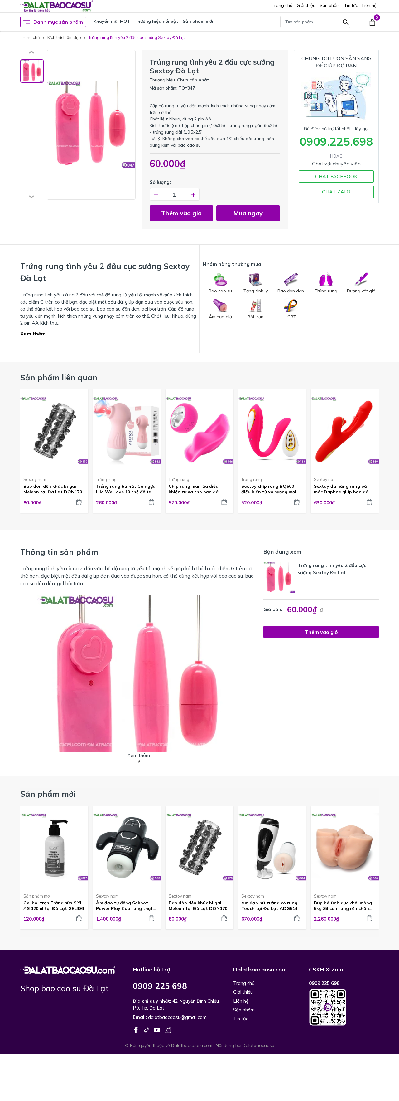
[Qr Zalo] (344, 1007)
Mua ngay (248, 213)
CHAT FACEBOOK (336, 176)
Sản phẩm (330, 5)
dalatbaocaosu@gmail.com (177, 1017)
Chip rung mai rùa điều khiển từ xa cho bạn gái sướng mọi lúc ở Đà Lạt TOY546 (194, 489)
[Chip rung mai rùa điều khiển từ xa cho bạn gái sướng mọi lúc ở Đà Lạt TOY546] (199, 430)
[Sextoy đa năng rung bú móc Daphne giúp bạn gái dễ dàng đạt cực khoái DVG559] (345, 430)
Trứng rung (106, 479)
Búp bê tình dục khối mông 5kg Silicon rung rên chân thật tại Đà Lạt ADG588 (343, 905)
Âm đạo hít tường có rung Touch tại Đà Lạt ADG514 (269, 905)
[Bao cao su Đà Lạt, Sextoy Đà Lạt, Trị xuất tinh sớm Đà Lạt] (67, 969)
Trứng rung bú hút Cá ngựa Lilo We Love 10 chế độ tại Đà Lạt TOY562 (126, 489)
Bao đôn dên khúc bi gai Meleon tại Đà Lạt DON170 (52, 489)
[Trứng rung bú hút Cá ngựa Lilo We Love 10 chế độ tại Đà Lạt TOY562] (127, 430)
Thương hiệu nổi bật (156, 21)
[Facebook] (136, 1029)
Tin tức (351, 5)
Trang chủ (282, 5)
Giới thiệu (306, 5)
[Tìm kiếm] (346, 21)
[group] (91, 124)
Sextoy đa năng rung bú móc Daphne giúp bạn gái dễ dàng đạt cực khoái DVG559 (342, 489)
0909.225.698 (336, 142)
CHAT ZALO (336, 191)
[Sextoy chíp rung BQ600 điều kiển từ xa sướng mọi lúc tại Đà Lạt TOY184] (272, 430)
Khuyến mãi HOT (112, 21)
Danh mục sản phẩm (58, 22)
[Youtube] (157, 1029)
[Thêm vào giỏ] (79, 502)
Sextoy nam (34, 479)
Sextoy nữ (323, 479)
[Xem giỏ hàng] (372, 22)
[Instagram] (168, 1029)
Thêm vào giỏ (181, 213)
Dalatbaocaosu (258, 1045)
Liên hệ (369, 5)
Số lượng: (160, 182)
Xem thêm (33, 333)
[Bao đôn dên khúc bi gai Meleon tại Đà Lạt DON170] (54, 430)
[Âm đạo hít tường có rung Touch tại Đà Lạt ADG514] (272, 847)
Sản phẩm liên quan (59, 377)
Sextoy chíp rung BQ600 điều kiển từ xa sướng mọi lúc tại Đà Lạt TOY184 (268, 489)
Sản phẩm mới (198, 21)
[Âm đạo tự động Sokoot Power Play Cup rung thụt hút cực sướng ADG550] (127, 847)
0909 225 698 (160, 986)
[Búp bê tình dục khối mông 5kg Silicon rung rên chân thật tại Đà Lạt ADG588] (345, 847)
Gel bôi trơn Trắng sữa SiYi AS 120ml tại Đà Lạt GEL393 (53, 905)
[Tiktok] (147, 1029)
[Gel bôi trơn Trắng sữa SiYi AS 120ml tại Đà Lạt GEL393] (54, 847)
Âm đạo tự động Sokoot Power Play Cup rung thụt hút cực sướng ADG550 (124, 905)
